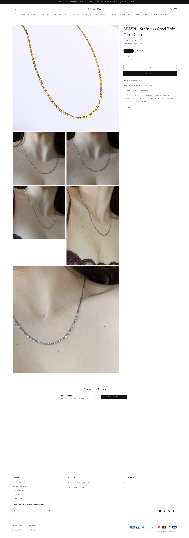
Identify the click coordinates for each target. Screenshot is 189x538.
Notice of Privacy (18, 490)
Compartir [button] (129, 107)
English (33, 530)
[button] (14, 8)
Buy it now (150, 74)
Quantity (126, 56)
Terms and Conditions (20, 483)
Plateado (140, 51)
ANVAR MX (163, 531)
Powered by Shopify (171, 531)
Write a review (113, 397)
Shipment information (20, 487)
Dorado (128, 51)
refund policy (17, 498)
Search (126, 483)
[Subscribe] (49, 510)
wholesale (16, 494)
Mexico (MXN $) (19, 530)
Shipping (126, 43)
